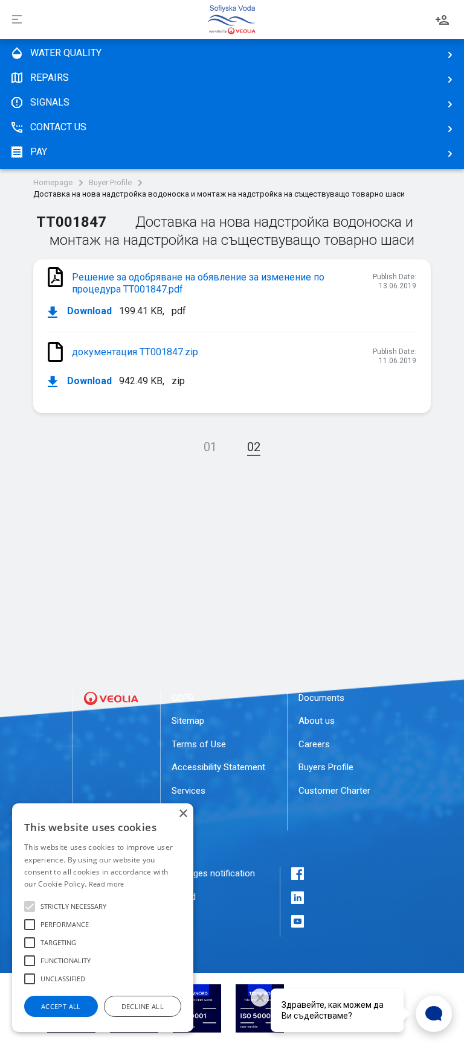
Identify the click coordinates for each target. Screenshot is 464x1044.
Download (88, 311)
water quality (66, 53)
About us (316, 720)
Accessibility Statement (218, 767)
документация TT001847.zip (135, 352)
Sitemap (188, 720)
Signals (49, 102)
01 (210, 447)
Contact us (58, 127)
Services (188, 790)
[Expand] (17, 20)
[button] (30, 906)
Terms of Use (199, 744)
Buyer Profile (110, 183)
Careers (314, 744)
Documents (321, 697)
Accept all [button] (61, 1006)
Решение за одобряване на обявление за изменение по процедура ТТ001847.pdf (198, 283)
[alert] (102, 917)
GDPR (183, 697)
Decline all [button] (142, 1006)
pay (38, 151)
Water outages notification (202, 873)
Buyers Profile (325, 767)
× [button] (182, 813)
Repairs (49, 77)
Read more (106, 883)
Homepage (52, 183)
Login (442, 20)
